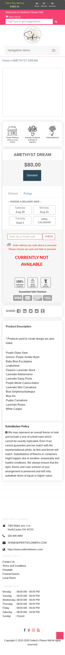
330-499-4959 (15, 535)
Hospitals (7, 569)
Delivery (13, 193)
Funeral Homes (10, 573)
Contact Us (8, 561)
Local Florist (9, 577)
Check (49, 236)
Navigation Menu (19, 50)
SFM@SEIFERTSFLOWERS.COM (27, 542)
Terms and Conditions (14, 565)
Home (6, 60)
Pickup (28, 193)
